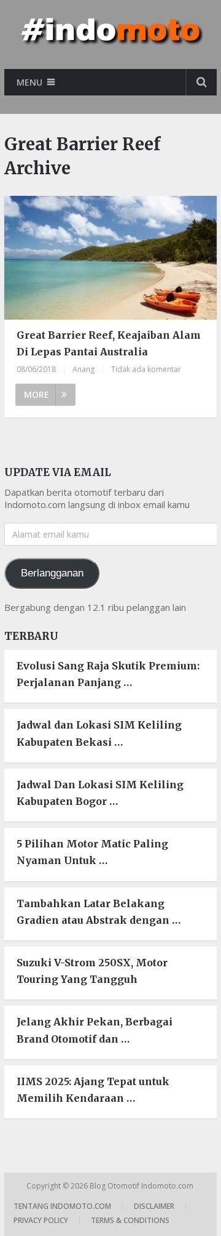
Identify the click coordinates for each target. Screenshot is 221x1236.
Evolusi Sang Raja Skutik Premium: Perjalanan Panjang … (108, 674)
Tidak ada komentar (146, 369)
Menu (29, 82)
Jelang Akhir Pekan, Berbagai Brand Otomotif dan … (95, 1030)
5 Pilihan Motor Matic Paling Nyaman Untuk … (92, 852)
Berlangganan (52, 573)
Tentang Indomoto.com (62, 1206)
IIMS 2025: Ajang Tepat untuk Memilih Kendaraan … (93, 1089)
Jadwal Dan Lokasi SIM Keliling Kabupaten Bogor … (100, 792)
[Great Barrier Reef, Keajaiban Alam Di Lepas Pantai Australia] (110, 258)
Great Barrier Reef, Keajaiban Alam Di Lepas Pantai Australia (109, 343)
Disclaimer (154, 1206)
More (36, 394)
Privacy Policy (41, 1220)
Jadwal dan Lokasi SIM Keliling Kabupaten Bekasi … (99, 733)
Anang (83, 369)
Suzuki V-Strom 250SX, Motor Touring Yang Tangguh (92, 970)
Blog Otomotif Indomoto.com (142, 1186)
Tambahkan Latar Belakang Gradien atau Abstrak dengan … (98, 911)
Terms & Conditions (130, 1220)
